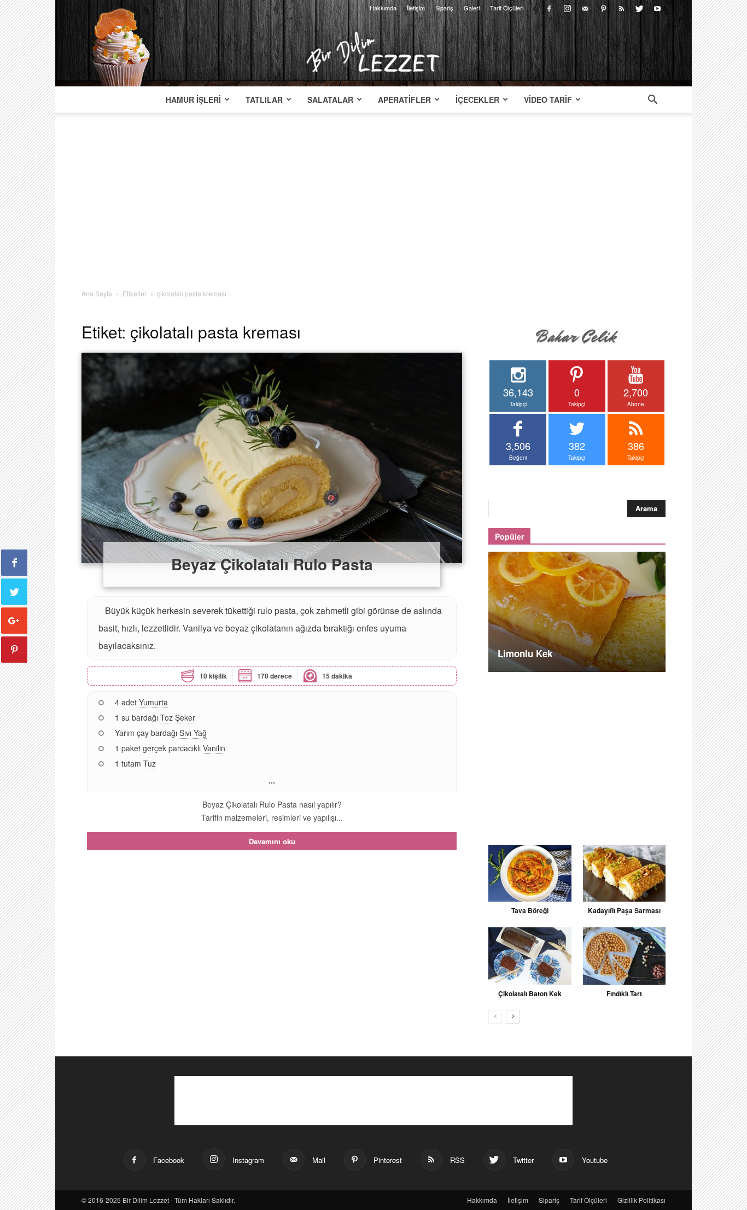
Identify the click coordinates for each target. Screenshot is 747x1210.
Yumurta (153, 702)
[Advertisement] (373, 206)
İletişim (416, 7)
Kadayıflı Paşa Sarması (624, 910)
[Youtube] (657, 7)
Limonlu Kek (525, 653)
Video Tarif (548, 99)
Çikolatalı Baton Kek (530, 993)
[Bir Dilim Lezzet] (373, 52)
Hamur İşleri (193, 99)
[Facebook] (549, 7)
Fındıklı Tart (624, 993)
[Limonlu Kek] (577, 612)
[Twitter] (639, 7)
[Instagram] (567, 7)
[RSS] (621, 7)
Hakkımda (383, 7)
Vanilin (214, 748)
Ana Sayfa (96, 293)
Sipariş (444, 7)
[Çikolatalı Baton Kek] (529, 955)
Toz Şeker (177, 717)
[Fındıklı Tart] (624, 955)
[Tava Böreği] (529, 873)
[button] (652, 100)
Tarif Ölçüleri (506, 7)
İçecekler (477, 99)
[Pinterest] (603, 7)
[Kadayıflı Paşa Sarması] (624, 873)
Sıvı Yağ (193, 732)
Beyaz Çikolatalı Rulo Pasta (272, 564)
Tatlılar (264, 99)
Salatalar (330, 99)
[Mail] (585, 7)
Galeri (472, 7)
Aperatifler (404, 99)
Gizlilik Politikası (641, 1200)
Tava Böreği (529, 910)
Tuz (149, 763)
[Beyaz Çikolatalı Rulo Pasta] (271, 458)
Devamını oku (272, 841)
